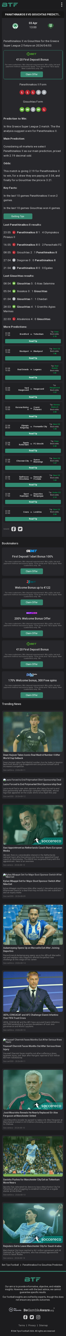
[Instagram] (38, 1318)
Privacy (32, 1325)
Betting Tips (18, 216)
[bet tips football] (10, 5)
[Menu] (60, 5)
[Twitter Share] (20, 529)
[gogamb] (39, 1311)
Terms (21, 1325)
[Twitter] (32, 1318)
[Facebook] (25, 1318)
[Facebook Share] (14, 529)
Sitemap (43, 1325)
